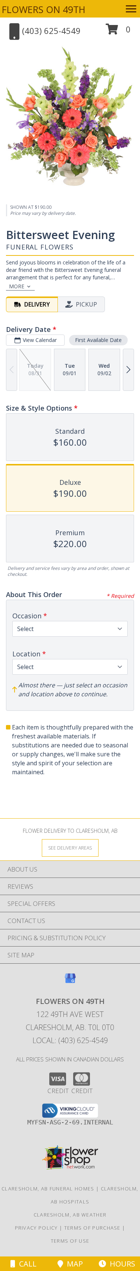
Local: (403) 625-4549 (70, 1040)
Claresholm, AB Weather (70, 1214)
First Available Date (98, 339)
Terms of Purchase (92, 1227)
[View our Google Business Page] (70, 981)
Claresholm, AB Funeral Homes (47, 1188)
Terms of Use (70, 1240)
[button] (118, 31)
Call (26, 1264)
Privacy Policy (36, 1227)
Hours (120, 1264)
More (16, 286)
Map (73, 1264)
